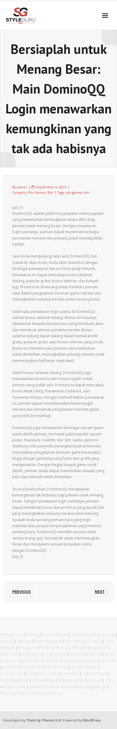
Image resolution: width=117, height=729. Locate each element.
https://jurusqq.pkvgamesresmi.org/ (30, 693)
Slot (50, 192)
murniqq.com (11, 673)
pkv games (74, 192)
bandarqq (46, 680)
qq (31, 680)
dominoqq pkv (55, 634)
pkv (22, 647)
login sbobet (32, 667)
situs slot (17, 686)
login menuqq (67, 673)
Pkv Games (36, 192)
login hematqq (12, 680)
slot (86, 192)
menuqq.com (11, 634)
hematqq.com (39, 673)
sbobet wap (57, 667)
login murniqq (94, 673)
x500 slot (78, 647)
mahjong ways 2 (35, 654)
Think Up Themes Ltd (43, 720)
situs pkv (73, 641)
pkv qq (32, 634)
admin (22, 187)
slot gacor (92, 641)
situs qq (107, 634)
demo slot (58, 647)
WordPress (91, 720)
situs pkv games (48, 641)
